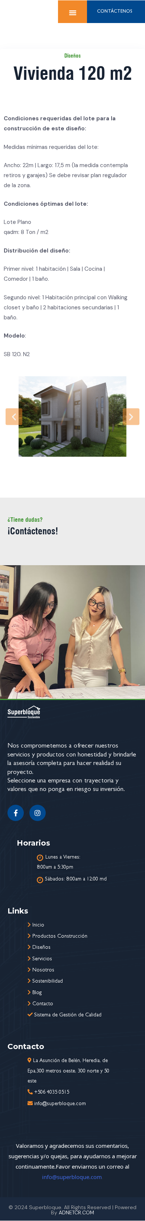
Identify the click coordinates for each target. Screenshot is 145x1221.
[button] (14, 416)
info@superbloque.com (72, 1177)
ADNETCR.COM (76, 1212)
